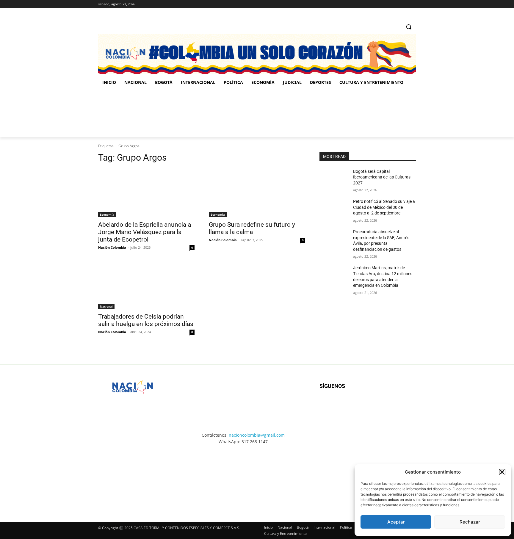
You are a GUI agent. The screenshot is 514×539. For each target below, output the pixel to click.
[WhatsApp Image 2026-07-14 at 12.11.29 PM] (132, 113)
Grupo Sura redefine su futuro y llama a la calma (252, 228)
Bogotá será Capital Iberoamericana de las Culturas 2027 (381, 177)
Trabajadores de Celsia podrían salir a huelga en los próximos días (145, 320)
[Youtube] (384, 405)
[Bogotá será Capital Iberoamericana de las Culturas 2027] (333, 179)
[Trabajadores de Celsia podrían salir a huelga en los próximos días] (146, 285)
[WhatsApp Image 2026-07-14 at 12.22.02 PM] (376, 113)
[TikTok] (404, 4)
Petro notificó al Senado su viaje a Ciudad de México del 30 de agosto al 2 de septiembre (384, 207)
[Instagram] (396, 4)
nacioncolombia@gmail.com (257, 435)
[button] (502, 472)
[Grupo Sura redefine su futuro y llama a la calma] (257, 193)
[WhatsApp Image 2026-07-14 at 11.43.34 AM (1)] (295, 113)
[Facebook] (387, 4)
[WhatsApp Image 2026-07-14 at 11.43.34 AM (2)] (298, 478)
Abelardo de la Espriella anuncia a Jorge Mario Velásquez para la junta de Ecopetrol (144, 232)
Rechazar (470, 522)
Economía (107, 214)
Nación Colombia (112, 247)
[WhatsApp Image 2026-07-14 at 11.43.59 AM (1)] (214, 113)
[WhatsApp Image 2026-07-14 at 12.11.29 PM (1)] (133, 478)
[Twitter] (412, 4)
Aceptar (396, 522)
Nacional (106, 306)
